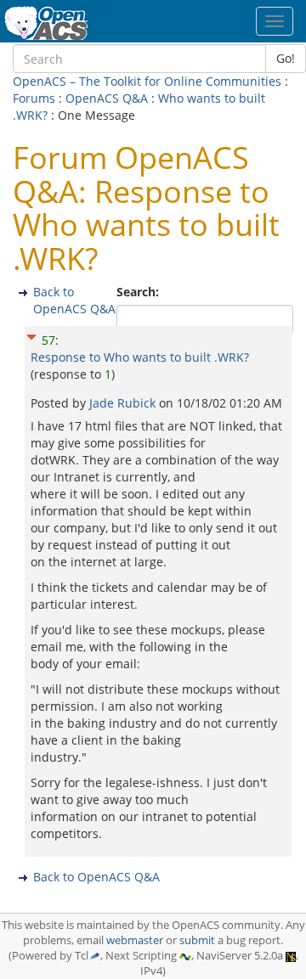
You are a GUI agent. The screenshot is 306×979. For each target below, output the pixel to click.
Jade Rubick (124, 403)
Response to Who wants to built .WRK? (140, 357)
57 (48, 340)
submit (197, 940)
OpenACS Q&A (106, 98)
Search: (139, 292)
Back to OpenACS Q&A (74, 300)
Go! (285, 58)
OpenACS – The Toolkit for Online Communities (147, 81)
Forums (34, 98)
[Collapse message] (31, 334)
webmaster (134, 940)
